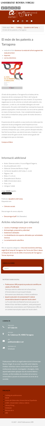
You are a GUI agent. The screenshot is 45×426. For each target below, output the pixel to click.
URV (6, 413)
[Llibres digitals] (22, 21)
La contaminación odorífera (14, 240)
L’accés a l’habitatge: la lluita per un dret (18, 228)
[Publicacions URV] (22, 14)
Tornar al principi (8, 255)
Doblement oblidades (11, 233)
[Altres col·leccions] (31, 21)
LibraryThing (9, 405)
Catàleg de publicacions (13, 395)
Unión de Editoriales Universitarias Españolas (21, 400)
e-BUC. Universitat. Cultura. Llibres (17, 403)
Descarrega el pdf (10, 216)
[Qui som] (13, 21)
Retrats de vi (9, 410)
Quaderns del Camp (16, 199)
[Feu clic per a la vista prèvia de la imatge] (12, 76)
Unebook (11, 349)
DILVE (7, 398)
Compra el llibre (7, 142)
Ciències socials (9, 206)
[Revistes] (27, 21)
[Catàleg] (18, 21)
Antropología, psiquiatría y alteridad (17, 230)
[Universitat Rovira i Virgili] (17, 3)
